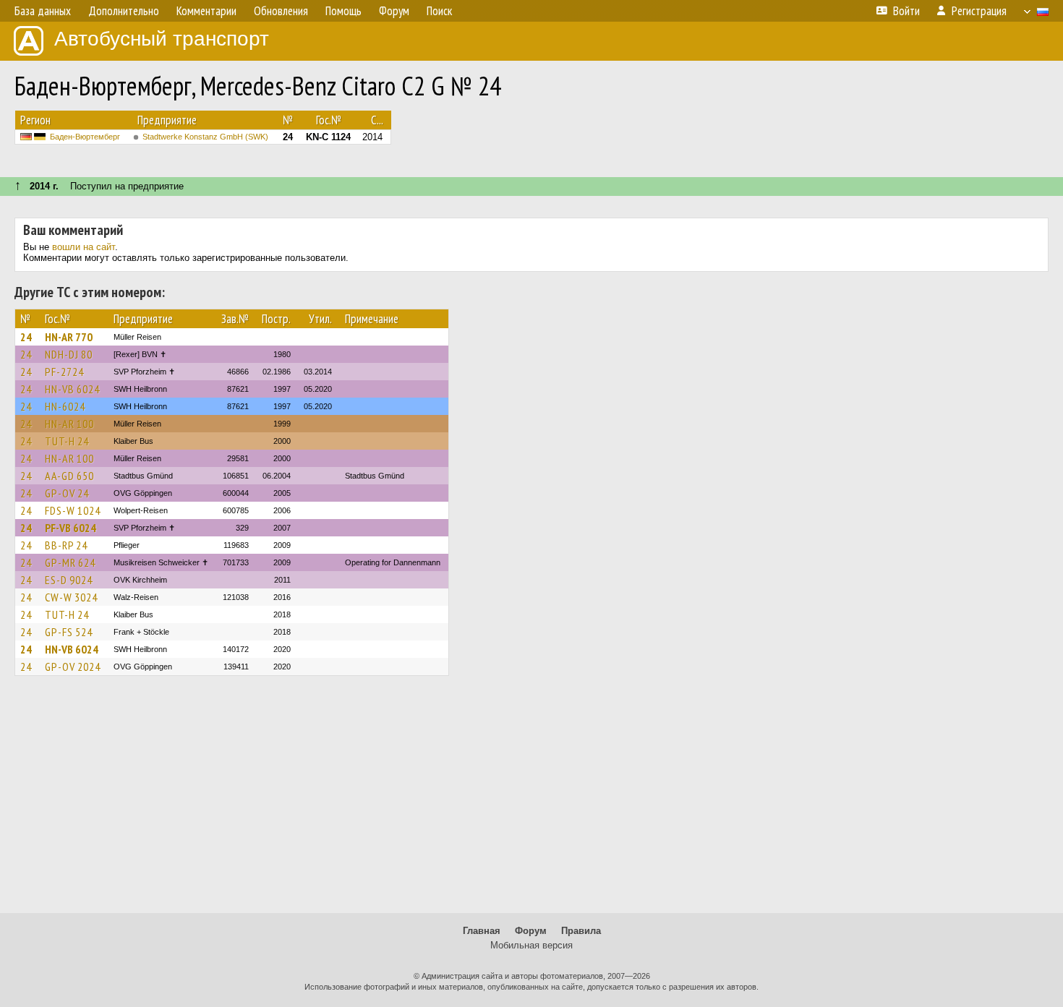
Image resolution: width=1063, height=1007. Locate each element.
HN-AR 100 (69, 423)
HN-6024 (65, 406)
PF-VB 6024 (70, 527)
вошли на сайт (83, 246)
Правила (581, 930)
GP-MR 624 (70, 562)
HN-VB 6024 (72, 389)
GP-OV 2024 (73, 666)
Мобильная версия (531, 945)
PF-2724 (64, 371)
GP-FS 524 (69, 632)
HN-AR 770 (69, 337)
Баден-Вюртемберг (85, 136)
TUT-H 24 (67, 441)
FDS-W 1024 (73, 510)
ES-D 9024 (69, 580)
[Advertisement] (531, 801)
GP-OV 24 (67, 493)
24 (26, 337)
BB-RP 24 (66, 545)
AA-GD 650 (69, 475)
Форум (531, 930)
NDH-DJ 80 (69, 354)
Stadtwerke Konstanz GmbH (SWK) (205, 136)
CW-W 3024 (71, 597)
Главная (481, 930)
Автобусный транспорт (161, 38)
